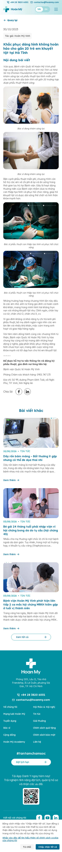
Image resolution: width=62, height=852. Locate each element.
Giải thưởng (39, 720)
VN (39, 9)
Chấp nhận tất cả (47, 847)
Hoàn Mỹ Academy (14, 741)
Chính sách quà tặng (44, 727)
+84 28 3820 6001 (19, 2)
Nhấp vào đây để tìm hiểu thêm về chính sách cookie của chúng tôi (30, 839)
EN (46, 9)
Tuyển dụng (9, 720)
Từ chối (27, 847)
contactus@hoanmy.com (46, 2)
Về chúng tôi (10, 706)
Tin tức (37, 713)
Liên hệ (37, 741)
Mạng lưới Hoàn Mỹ (14, 713)
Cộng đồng (9, 734)
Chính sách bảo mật (44, 734)
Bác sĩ (6, 727)
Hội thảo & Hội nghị (44, 706)
